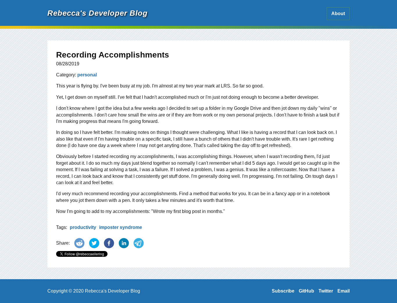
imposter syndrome (120, 227)
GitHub (306, 290)
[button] (79, 243)
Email (343, 290)
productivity (83, 227)
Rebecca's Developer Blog (97, 13)
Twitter (326, 290)
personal (87, 74)
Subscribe (283, 290)
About (338, 13)
